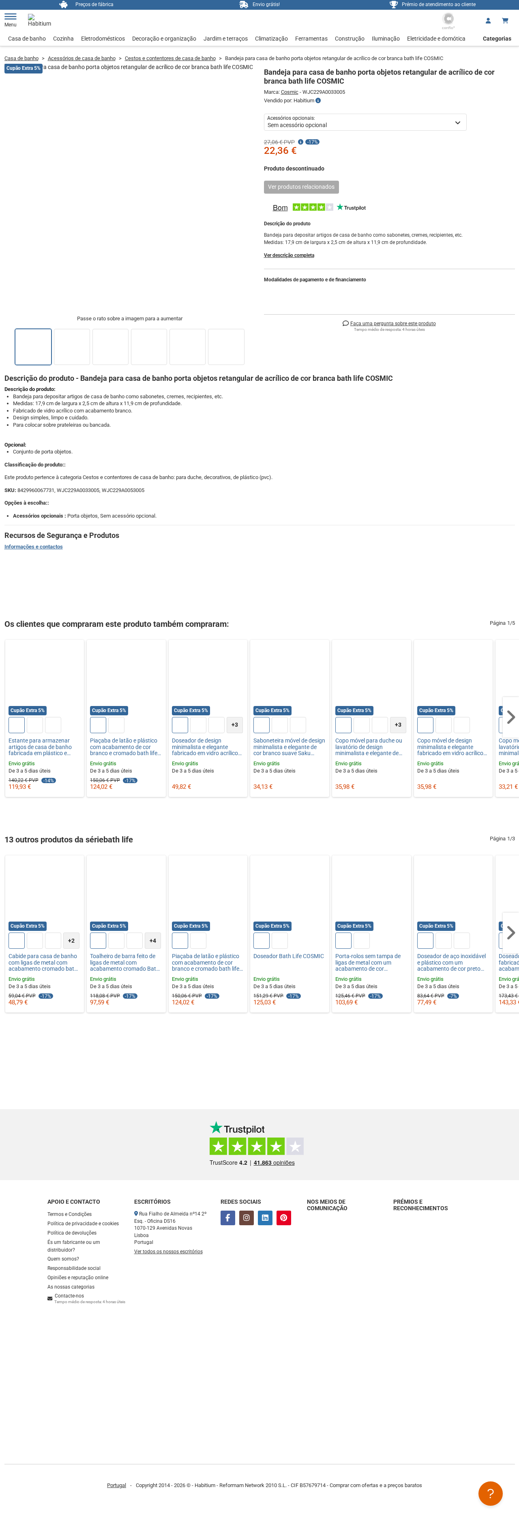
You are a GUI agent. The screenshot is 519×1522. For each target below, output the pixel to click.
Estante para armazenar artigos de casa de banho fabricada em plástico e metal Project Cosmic (40, 747)
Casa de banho (27, 38)
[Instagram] (246, 1218)
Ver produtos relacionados (301, 187)
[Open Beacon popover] (490, 1493)
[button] (511, 717)
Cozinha (63, 38)
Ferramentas (311, 38)
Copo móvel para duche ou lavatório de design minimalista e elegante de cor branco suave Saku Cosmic (368, 747)
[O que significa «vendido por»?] (318, 100)
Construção (350, 38)
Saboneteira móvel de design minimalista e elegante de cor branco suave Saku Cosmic (289, 747)
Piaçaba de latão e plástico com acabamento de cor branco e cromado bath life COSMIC (123, 747)
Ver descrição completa (289, 255)
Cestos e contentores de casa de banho (170, 58)
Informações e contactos (33, 547)
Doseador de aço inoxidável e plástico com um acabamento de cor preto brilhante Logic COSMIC (451, 962)
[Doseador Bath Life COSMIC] (289, 895)
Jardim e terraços (226, 38)
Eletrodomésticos (103, 38)
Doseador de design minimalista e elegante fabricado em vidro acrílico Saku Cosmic (205, 747)
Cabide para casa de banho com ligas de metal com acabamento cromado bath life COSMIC (43, 962)
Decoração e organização (164, 38)
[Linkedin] (265, 1218)
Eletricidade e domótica (436, 38)
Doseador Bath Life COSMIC (288, 956)
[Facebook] (228, 1218)
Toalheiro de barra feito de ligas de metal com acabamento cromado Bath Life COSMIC (124, 962)
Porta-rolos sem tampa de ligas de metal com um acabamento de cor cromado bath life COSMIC (368, 962)
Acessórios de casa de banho (82, 58)
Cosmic (289, 92)
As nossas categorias (70, 1287)
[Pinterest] (284, 1218)
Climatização (271, 38)
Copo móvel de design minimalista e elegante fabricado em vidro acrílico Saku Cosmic (450, 747)
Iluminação (386, 38)
